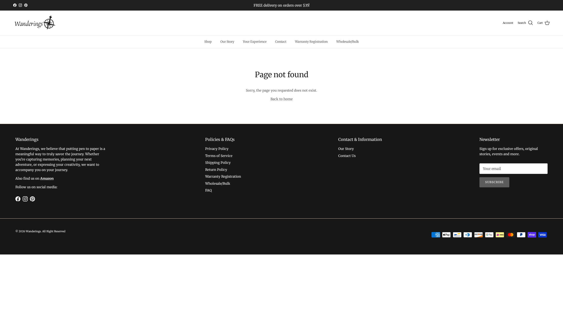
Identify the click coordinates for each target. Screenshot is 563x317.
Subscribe (494, 182)
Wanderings (33, 231)
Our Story (227, 42)
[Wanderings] (35, 23)
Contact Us (347, 156)
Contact (280, 42)
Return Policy (216, 170)
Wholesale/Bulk (347, 42)
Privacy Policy (216, 149)
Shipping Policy (218, 162)
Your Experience (255, 42)
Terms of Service (218, 156)
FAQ (208, 190)
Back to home (282, 99)
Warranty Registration (311, 42)
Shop (208, 42)
